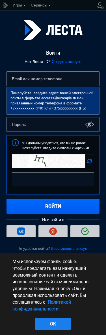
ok (53, 324)
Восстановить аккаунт (70, 248)
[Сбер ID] (84, 231)
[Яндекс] (53, 231)
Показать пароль (89, 124)
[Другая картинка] (89, 161)
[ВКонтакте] (21, 231)
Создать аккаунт (67, 61)
